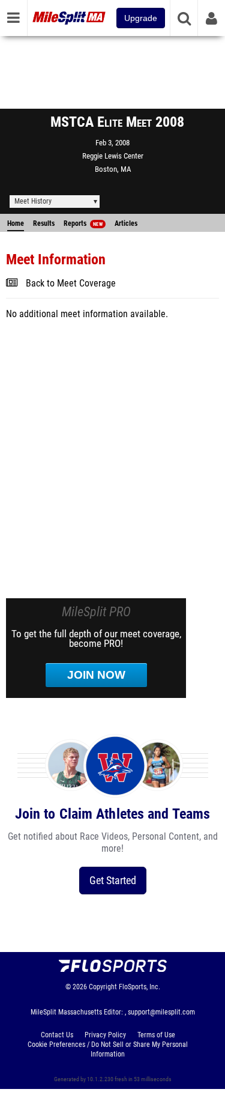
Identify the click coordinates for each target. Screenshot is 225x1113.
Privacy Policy (105, 1035)
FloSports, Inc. (139, 987)
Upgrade (140, 18)
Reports (83, 223)
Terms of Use (156, 1035)
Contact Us (57, 1035)
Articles (126, 223)
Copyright (103, 987)
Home (15, 223)
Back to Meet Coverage (71, 283)
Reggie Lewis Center (112, 155)
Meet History (33, 201)
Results (44, 223)
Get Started (112, 880)
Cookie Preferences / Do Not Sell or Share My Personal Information (108, 1049)
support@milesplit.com (161, 1012)
